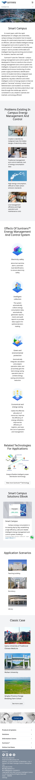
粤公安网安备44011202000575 (11, 770)
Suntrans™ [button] (6, 743)
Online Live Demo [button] (8, 747)
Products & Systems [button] (9, 730)
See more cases (17, 704)
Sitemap (4, 777)
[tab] (17, 730)
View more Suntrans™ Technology (17, 483)
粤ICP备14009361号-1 (8, 768)
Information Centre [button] (9, 739)
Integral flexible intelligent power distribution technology (17, 475)
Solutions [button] (5, 734)
